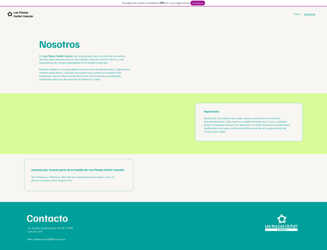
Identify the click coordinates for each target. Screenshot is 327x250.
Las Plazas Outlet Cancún (23, 14)
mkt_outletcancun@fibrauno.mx (46, 239)
